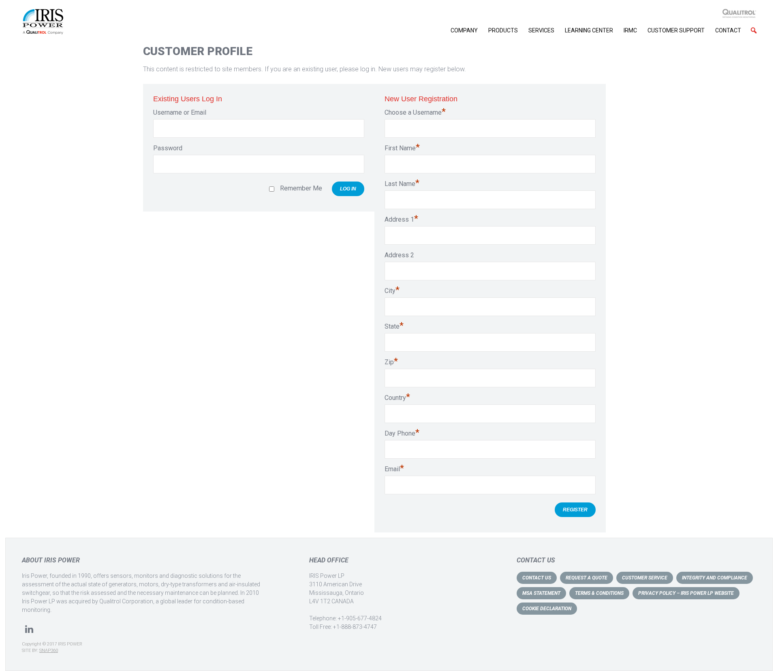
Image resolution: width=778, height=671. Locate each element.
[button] (754, 30)
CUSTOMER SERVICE (644, 578)
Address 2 (399, 255)
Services (541, 30)
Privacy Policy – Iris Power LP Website (686, 593)
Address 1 (401, 219)
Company (464, 30)
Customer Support (676, 30)
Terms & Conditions (599, 593)
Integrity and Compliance (714, 578)
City (392, 290)
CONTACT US (536, 578)
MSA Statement (541, 593)
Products (503, 30)
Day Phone (402, 433)
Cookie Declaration (546, 608)
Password (167, 148)
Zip (391, 361)
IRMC (630, 30)
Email (394, 468)
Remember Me (301, 188)
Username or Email (179, 112)
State (394, 326)
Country (397, 397)
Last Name (402, 183)
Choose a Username (415, 112)
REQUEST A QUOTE (586, 578)
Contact (728, 30)
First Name (402, 147)
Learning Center (589, 30)
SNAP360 (48, 650)
